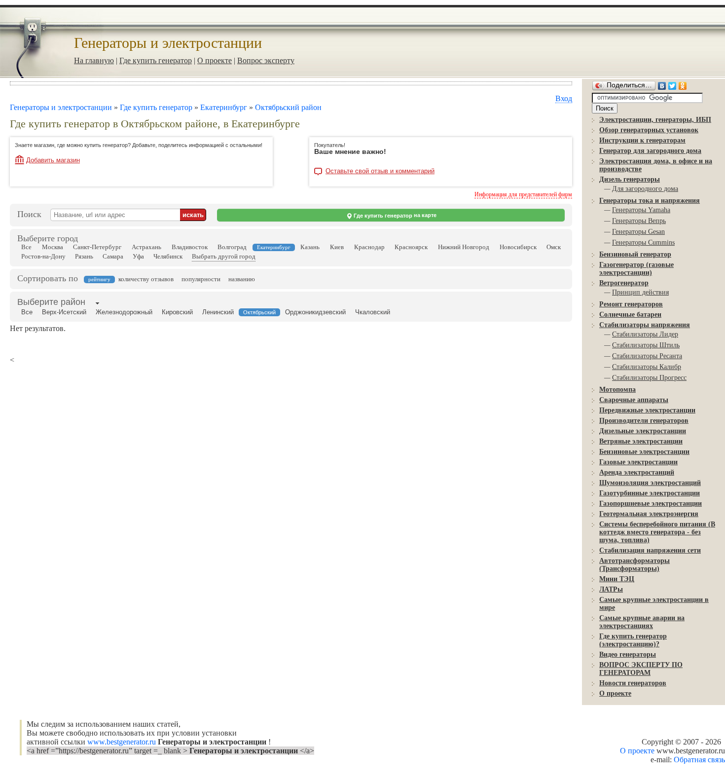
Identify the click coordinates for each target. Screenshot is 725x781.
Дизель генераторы (629, 179)
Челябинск (167, 256)
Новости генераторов (632, 683)
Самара (113, 256)
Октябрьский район (288, 107)
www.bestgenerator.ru (122, 742)
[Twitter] (672, 85)
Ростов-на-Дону (43, 256)
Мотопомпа (617, 389)
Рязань (84, 256)
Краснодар (369, 247)
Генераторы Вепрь (639, 220)
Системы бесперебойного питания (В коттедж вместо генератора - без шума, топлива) (657, 532)
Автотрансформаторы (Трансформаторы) (634, 564)
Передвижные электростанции (647, 410)
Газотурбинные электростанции (649, 493)
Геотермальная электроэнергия (648, 514)
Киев (337, 247)
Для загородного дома (645, 188)
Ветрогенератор (624, 283)
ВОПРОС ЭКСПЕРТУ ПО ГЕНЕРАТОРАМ (641, 668)
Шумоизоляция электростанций (650, 482)
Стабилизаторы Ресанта (647, 356)
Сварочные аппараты (633, 400)
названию (241, 279)
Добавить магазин (53, 160)
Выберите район (51, 302)
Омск (553, 247)
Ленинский (218, 312)
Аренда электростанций (636, 472)
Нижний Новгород (463, 247)
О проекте (214, 60)
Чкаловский (372, 312)
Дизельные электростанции (642, 431)
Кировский (177, 312)
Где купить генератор (155, 60)
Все (26, 247)
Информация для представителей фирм (523, 194)
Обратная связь (699, 759)
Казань (310, 247)
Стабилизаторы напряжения (644, 325)
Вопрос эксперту (265, 60)
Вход (563, 98)
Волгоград (232, 247)
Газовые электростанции (638, 462)
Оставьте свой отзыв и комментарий (380, 171)
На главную (94, 60)
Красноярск (411, 247)
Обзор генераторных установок (648, 130)
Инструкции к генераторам (642, 140)
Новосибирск (518, 247)
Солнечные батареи (630, 314)
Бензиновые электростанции (644, 451)
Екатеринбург (223, 107)
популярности (200, 279)
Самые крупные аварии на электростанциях (642, 622)
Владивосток (190, 247)
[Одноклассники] (683, 85)
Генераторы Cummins (643, 242)
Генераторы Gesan (638, 231)
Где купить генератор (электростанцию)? (633, 640)
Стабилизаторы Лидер (645, 334)
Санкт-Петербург (97, 247)
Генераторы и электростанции (61, 107)
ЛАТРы (611, 589)
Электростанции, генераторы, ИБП (655, 119)
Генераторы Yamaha (641, 210)
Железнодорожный (124, 312)
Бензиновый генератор (635, 254)
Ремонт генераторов (631, 304)
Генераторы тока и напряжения (649, 200)
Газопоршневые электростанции (650, 503)
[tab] (51, 302)
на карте (395, 215)
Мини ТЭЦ (616, 579)
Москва (52, 247)
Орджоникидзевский (315, 312)
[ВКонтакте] (662, 85)
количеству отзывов (146, 279)
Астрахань (146, 247)
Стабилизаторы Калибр (646, 367)
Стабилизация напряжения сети (650, 550)
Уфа (138, 256)
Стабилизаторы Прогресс (649, 377)
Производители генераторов (644, 420)
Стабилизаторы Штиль (646, 345)
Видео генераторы (627, 654)
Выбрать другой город (223, 256)
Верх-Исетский (64, 312)
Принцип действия (640, 292)
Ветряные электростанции (641, 441)
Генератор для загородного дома (650, 150)
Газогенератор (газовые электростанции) (636, 268)
